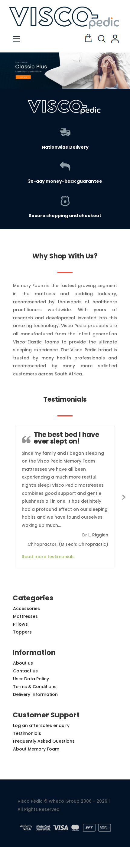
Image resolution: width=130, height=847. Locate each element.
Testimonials (27, 733)
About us (23, 663)
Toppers (22, 632)
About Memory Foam (36, 749)
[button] (65, 70)
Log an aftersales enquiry (41, 725)
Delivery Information (35, 694)
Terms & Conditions (35, 687)
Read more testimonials (48, 557)
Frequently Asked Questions (44, 741)
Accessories (26, 608)
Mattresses (25, 616)
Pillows (20, 624)
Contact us (25, 671)
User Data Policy (31, 679)
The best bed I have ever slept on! (66, 438)
